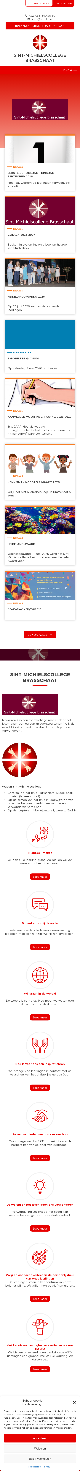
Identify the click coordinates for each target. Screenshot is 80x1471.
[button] (74, 1402)
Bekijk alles (38, 634)
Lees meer (40, 876)
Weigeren (40, 1448)
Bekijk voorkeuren (40, 1458)
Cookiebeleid (34, 1466)
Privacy (46, 1466)
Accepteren (40, 1438)
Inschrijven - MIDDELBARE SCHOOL (40, 26)
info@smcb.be (42, 19)
